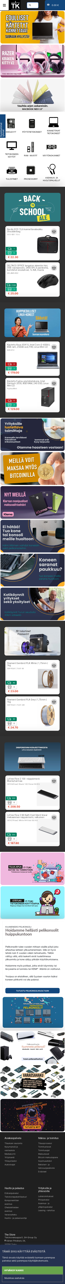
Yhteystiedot (11, 1161)
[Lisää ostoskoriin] (54, 231)
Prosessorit (31, 179)
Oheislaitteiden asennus (12, 1209)
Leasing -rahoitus (46, 1210)
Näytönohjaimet (51, 156)
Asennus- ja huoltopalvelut (51, 179)
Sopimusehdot (45, 1161)
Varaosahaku (11, 1214)
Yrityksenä (9, 1157)
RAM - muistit (30, 156)
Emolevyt (11, 132)
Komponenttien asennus (12, 1202)
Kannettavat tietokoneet (53, 132)
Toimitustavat (44, 1147)
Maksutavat (43, 1154)
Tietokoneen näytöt (11, 155)
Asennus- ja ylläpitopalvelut (45, 1205)
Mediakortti (10, 1154)
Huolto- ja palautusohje (16, 1218)
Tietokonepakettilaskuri (16, 1197)
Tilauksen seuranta (13, 1143)
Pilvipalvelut (43, 1200)
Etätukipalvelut (12, 1193)
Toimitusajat (44, 1150)
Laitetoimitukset (45, 1196)
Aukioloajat (10, 1164)
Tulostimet (12, 179)
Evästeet (42, 1171)
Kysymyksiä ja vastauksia (11, 1149)
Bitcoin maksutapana (48, 1157)
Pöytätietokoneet (32, 132)
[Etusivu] (15, 9)
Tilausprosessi (45, 1143)
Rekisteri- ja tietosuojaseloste (46, 1166)
